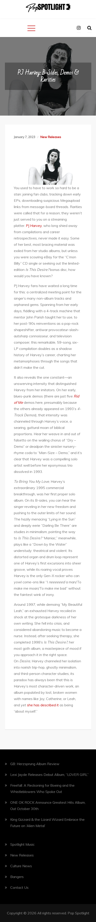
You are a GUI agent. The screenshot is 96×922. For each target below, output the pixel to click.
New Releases (50, 137)
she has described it (43, 705)
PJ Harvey (34, 225)
